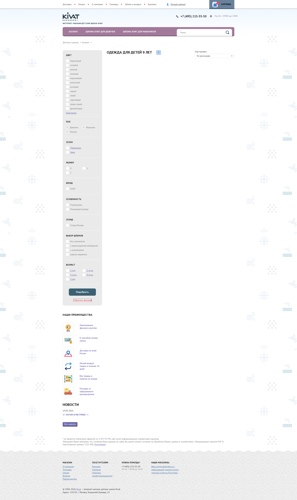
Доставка (67, 4)
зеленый (74, 73)
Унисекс (73, 131)
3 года (73, 274)
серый (73, 91)
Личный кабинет (178, 4)
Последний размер (79, 209)
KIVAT (73, 188)
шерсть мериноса (78, 254)
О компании (97, 4)
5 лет (72, 279)
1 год (72, 270)
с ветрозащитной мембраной (84, 245)
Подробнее (100, 444)
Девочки (74, 127)
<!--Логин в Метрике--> (75, 414)
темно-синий (76, 104)
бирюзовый (75, 60)
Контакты (152, 4)
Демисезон (75, 147)
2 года (90, 270)
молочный (75, 82)
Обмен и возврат (133, 4)
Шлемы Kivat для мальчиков (139, 31)
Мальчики (90, 127)
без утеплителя (77, 241)
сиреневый (75, 99)
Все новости (70, 424)
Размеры (114, 4)
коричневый (76, 78)
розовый (74, 86)
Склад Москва (77, 225)
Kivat (78, 489)
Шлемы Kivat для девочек (100, 31)
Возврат (66, 475)
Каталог (73, 31)
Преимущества (70, 479)
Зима (72, 152)
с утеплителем (77, 250)
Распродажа (76, 204)
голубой (74, 65)
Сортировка (201, 51)
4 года (90, 274)
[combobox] (214, 56)
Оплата (81, 4)
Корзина (224, 4)
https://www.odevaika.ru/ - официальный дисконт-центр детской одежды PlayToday (165, 469)
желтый (73, 69)
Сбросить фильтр (82, 300)
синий (72, 95)
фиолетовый (76, 108)
